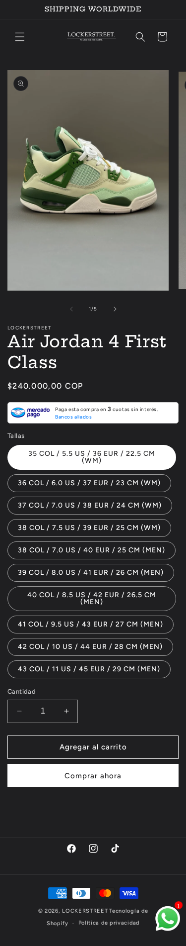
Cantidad (21, 691)
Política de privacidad (108, 923)
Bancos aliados (73, 417)
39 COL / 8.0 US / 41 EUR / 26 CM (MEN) (91, 572)
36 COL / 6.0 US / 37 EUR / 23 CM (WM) (89, 483)
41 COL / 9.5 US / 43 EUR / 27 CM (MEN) (90, 624)
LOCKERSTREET (85, 911)
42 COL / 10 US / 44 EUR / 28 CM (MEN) (90, 646)
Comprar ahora (93, 775)
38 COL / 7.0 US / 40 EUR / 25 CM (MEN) (91, 550)
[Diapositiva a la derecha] (115, 309)
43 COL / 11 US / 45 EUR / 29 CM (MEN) (89, 669)
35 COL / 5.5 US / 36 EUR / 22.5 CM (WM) (91, 457)
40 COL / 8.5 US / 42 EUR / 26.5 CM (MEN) (91, 598)
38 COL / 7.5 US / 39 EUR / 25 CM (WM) (89, 528)
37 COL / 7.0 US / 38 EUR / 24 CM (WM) (90, 505)
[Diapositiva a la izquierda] (71, 309)
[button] (20, 37)
